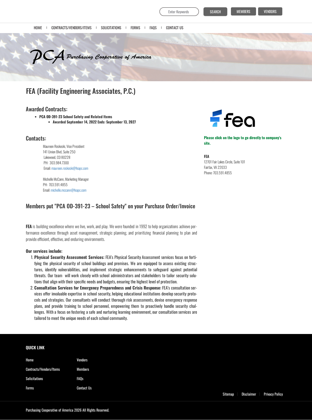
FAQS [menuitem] (153, 27)
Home (30, 360)
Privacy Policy (273, 394)
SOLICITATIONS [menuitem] (111, 27)
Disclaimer (249, 394)
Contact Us (84, 388)
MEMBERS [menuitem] (243, 11)
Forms (30, 388)
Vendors (82, 360)
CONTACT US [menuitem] (174, 27)
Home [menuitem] (38, 27)
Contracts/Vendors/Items (43, 369)
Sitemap (228, 394)
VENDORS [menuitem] (270, 11)
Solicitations (34, 378)
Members (83, 369)
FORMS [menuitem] (135, 27)
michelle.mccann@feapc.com (68, 190)
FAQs (80, 378)
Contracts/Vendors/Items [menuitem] (71, 27)
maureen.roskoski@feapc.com (69, 168)
